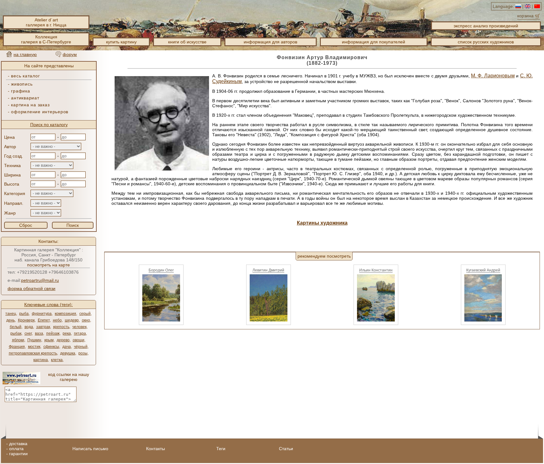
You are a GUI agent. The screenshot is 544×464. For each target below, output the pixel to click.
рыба (24, 313)
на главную (25, 54)
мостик (34, 346)
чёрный (81, 346)
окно (86, 320)
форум (70, 54)
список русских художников (486, 41)
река (67, 333)
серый (85, 313)
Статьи (286, 448)
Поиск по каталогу (49, 124)
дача (66, 346)
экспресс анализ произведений (486, 25)
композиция (65, 313)
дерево (63, 340)
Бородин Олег (161, 270)
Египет (44, 320)
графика (20, 90)
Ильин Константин (376, 270)
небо (57, 320)
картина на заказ (30, 104)
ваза (39, 333)
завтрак (43, 327)
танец (10, 313)
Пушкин (34, 340)
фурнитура (42, 313)
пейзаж (53, 333)
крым (49, 340)
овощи (78, 340)
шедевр (72, 320)
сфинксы (51, 346)
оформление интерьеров (39, 111)
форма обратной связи (31, 288)
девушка (67, 353)
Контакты (155, 448)
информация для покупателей (373, 41)
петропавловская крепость (33, 353)
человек (79, 327)
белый (15, 327)
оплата (16, 448)
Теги (220, 448)
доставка (18, 443)
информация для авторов (270, 41)
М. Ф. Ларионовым (493, 75)
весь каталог (25, 75)
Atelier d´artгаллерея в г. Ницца (46, 22)
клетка (57, 360)
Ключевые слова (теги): (48, 304)
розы (83, 353)
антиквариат (25, 97)
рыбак (15, 333)
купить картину (121, 41)
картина (40, 360)
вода (29, 327)
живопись (21, 84)
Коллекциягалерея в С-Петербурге (46, 39)
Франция (17, 346)
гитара (80, 333)
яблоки (18, 340)
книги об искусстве (187, 41)
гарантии (18, 453)
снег (28, 333)
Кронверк (26, 320)
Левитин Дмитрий (268, 270)
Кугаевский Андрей (483, 270)
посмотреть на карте (48, 264)
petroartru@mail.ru (40, 280)
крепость (61, 327)
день (10, 320)
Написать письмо (90, 448)
